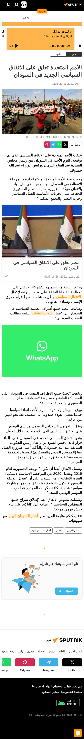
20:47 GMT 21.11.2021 (67, 83)
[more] (7, 276)
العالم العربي (73, 530)
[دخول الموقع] (16, 4)
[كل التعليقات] (78, 733)
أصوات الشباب (42, 313)
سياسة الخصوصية (71, 691)
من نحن (77, 686)
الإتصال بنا (38, 686)
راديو (20, 651)
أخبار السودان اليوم (23, 516)
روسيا (52, 651)
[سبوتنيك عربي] (73, 6)
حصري (30, 651)
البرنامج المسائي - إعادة (58, 36)
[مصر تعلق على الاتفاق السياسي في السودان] (42, 231)
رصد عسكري (7, 651)
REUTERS (32, 137)
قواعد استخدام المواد (58, 686)
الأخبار (59, 530)
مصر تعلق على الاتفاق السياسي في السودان (46, 265)
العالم (62, 651)
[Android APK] (68, 703)
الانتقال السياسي (68, 297)
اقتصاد (41, 651)
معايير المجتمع (50, 691)
